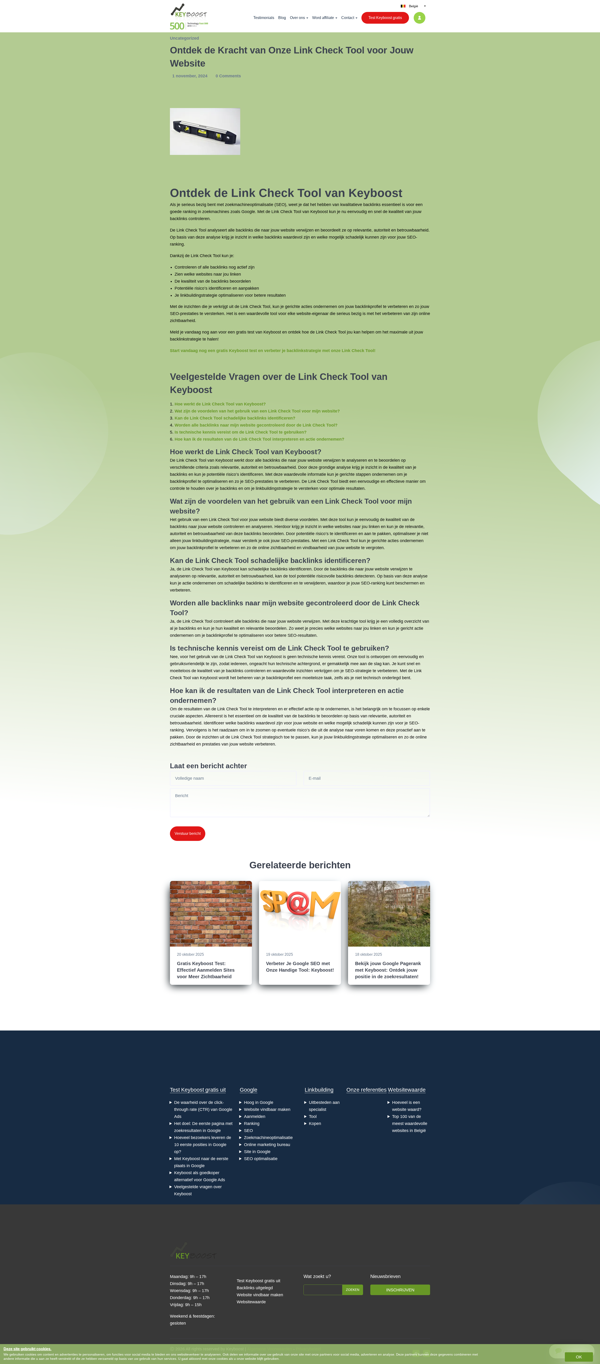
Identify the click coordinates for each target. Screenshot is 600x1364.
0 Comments (228, 76)
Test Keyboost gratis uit (198, 1090)
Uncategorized (184, 38)
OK (579, 1357)
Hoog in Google (258, 1102)
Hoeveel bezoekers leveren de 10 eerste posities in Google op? (202, 1144)
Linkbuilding (319, 1090)
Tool (313, 1116)
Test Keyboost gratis (385, 18)
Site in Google (257, 1151)
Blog (282, 18)
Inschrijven (400, 1290)
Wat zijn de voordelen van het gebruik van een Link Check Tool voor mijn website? (257, 411)
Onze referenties (366, 1090)
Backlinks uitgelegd (255, 1287)
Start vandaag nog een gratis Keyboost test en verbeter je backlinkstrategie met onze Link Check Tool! (272, 350)
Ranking (251, 1123)
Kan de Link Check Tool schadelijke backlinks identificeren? (235, 418)
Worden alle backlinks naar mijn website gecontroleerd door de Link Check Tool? (256, 425)
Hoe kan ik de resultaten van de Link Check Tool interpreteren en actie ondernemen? (259, 439)
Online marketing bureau (267, 1144)
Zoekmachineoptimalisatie (268, 1137)
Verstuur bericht (188, 834)
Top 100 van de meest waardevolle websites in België (409, 1123)
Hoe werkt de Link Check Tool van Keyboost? (220, 404)
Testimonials (263, 18)
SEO (248, 1130)
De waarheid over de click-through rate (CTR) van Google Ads (203, 1109)
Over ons (297, 18)
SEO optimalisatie (261, 1158)
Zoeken (352, 1290)
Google (248, 1090)
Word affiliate (323, 18)
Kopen (315, 1123)
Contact (347, 18)
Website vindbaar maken (267, 1109)
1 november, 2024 (190, 76)
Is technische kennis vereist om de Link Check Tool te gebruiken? (241, 432)
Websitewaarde (407, 1090)
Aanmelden (254, 1116)
